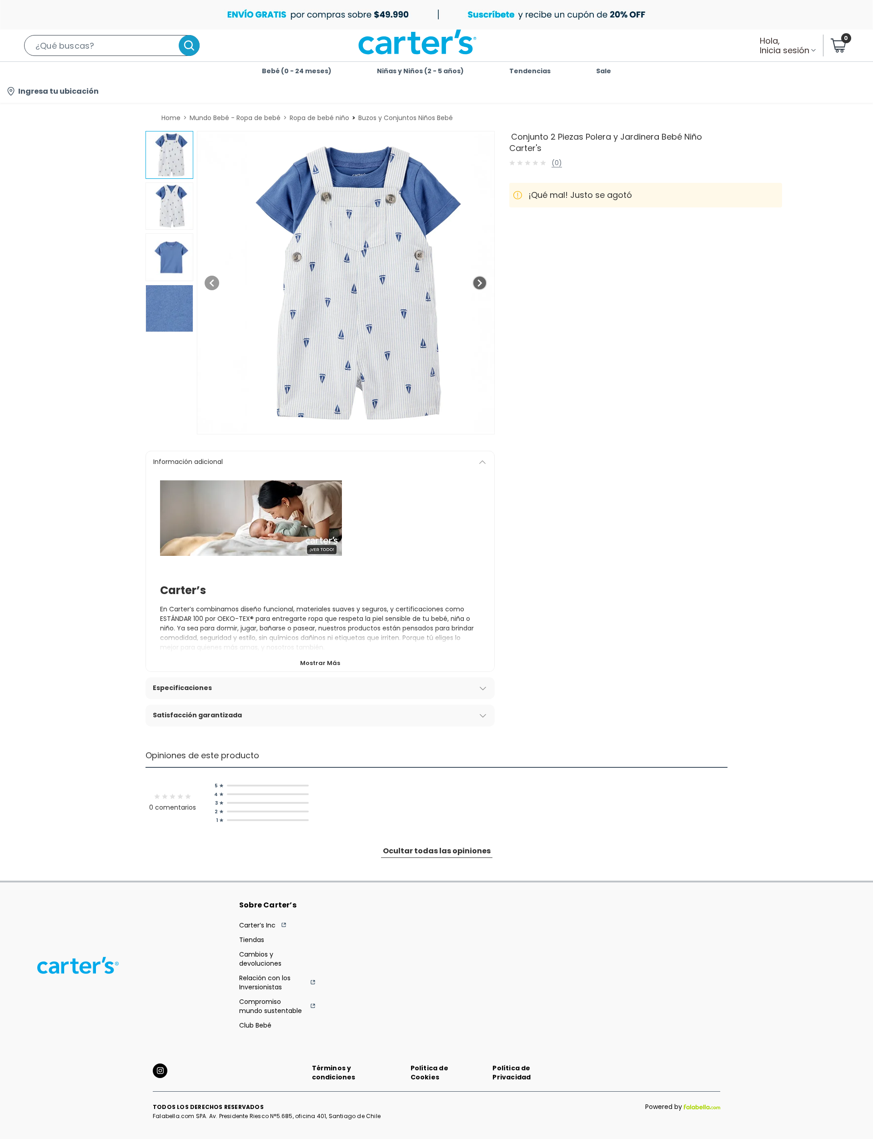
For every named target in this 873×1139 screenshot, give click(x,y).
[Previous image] (212, 283)
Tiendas (251, 939)
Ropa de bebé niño (319, 117)
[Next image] (479, 283)
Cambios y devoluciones (260, 959)
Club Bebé (255, 1025)
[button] (112, 45)
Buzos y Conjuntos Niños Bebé (405, 117)
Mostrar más (320, 663)
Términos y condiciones (334, 1072)
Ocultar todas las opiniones (437, 851)
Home (171, 117)
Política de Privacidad (511, 1072)
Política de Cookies (429, 1072)
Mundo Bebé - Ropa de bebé (235, 117)
